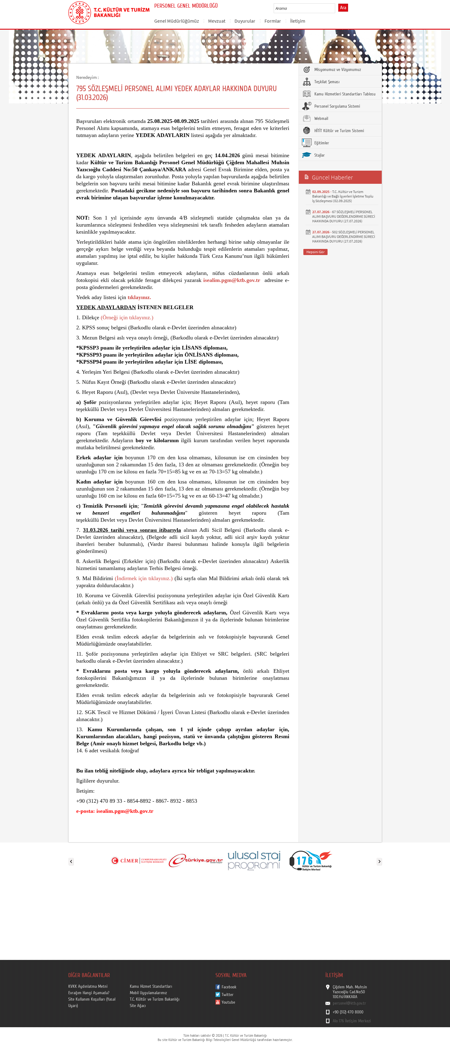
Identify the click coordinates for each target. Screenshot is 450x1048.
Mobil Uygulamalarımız (148, 993)
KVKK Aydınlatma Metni (87, 986)
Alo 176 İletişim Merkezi (352, 1021)
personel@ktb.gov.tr (349, 1003)
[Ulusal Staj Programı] (253, 860)
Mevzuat (216, 21)
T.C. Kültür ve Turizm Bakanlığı (154, 999)
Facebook (229, 987)
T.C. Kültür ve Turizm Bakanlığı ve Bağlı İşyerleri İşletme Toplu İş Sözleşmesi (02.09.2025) (342, 196)
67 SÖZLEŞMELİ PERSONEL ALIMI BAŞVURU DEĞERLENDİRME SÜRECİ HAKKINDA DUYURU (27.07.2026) (343, 216)
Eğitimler (321, 143)
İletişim (297, 21)
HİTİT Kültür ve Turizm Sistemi (338, 130)
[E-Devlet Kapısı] (195, 860)
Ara (343, 7)
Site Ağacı (138, 1005)
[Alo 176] (311, 860)
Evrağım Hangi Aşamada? (88, 993)
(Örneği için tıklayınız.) (127, 317)
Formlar (272, 21)
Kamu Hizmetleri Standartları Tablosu (344, 94)
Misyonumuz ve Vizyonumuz (337, 69)
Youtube (228, 1002)
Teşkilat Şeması (326, 82)
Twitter (228, 994)
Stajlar (319, 155)
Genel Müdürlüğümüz (176, 21)
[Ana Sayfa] (108, 11)
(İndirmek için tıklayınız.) (144, 578)
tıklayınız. (139, 297)
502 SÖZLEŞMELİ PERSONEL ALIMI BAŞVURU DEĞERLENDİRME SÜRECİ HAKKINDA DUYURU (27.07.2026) (343, 236)
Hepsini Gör (315, 252)
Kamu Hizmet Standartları (151, 986)
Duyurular (244, 21)
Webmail (320, 118)
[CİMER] (138, 860)
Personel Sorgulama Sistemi (336, 106)
